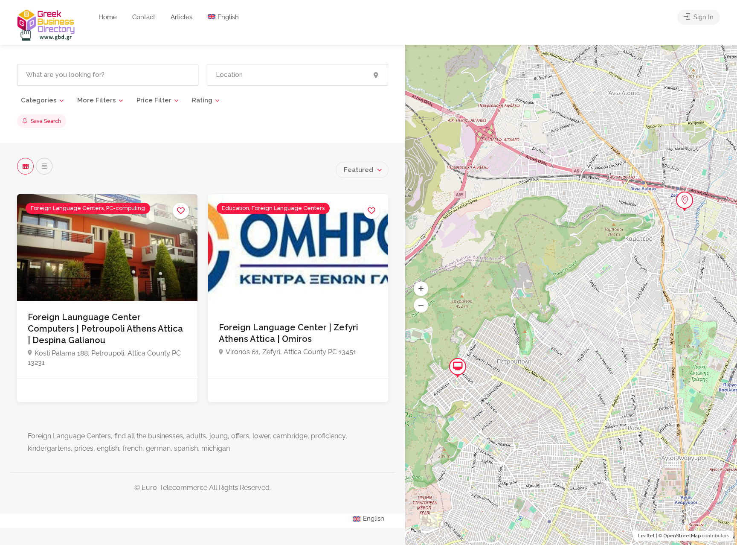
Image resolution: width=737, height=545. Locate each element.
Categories (39, 100)
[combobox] (362, 170)
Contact (143, 17)
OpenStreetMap (682, 536)
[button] (421, 288)
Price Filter (153, 100)
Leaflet (646, 536)
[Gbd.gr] (46, 24)
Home (108, 17)
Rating (202, 100)
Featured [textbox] (358, 170)
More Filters (96, 100)
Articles (181, 17)
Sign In (703, 17)
